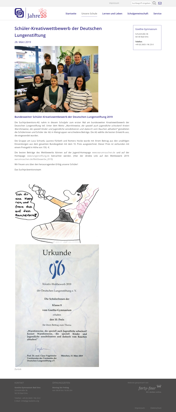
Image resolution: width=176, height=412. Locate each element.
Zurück (18, 369)
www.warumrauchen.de (103, 152)
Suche (154, 3)
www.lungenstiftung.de (38, 155)
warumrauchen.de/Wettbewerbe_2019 (33, 159)
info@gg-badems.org (30, 401)
